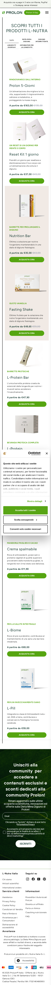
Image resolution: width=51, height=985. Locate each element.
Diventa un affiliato (35, 904)
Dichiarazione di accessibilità (10, 926)
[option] (25, 4)
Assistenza (7, 897)
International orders (11, 887)
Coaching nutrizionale (36, 912)
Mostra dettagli (34, 501)
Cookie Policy (8, 905)
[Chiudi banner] (47, 453)
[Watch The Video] (26, 129)
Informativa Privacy (26, 824)
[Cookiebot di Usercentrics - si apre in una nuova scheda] (30, 453)
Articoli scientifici (10, 883)
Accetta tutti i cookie (25, 510)
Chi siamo (7, 879)
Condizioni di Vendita (12, 909)
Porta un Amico (33, 908)
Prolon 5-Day (32, 12)
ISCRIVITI (25, 843)
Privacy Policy (9, 901)
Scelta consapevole (24, 519)
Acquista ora (27, 112)
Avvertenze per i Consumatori (10, 919)
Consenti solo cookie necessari (25, 529)
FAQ (28, 916)
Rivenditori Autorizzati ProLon (36, 898)
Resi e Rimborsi (9, 913)
